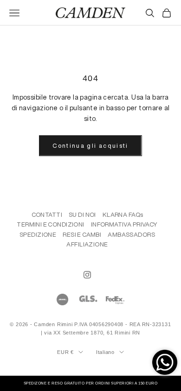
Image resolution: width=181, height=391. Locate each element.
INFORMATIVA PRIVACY (124, 224)
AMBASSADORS (131, 235)
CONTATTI (47, 215)
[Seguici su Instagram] (87, 274)
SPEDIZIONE (37, 235)
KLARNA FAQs (123, 215)
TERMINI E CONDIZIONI (50, 224)
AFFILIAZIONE (87, 244)
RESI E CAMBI (82, 235)
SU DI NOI (82, 215)
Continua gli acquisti (90, 146)
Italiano (105, 352)
